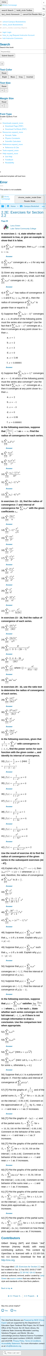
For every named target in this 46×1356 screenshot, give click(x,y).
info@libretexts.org (13, 1346)
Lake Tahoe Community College (23, 229)
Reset (4, 73)
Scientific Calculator (13, 141)
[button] (9, 160)
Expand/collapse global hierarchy (4, 206)
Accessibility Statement (10, 1343)
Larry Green (15, 226)
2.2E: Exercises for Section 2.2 (27, 1267)
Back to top (5, 1288)
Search (5, 1353)
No (15, 1311)
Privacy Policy (18, 1341)
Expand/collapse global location (43, 205)
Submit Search (8, 56)
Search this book (7, 47)
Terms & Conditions (33, 1341)
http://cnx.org (8, 1260)
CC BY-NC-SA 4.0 (27, 1272)
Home (13, 206)
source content (16, 1278)
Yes (6, 1311)
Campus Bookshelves (32, 206)
